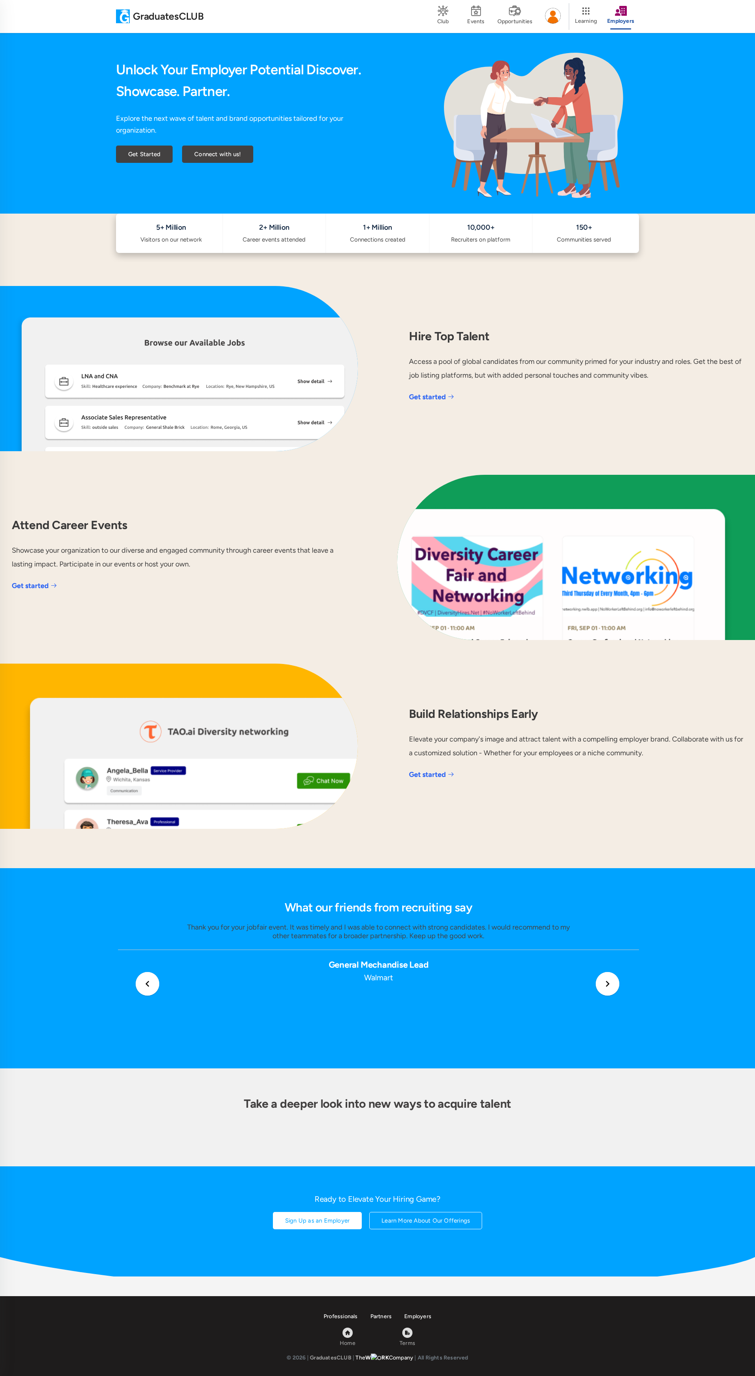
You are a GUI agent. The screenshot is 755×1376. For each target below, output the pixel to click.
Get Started (144, 154)
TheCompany (384, 1357)
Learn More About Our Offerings (425, 1220)
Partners (381, 1316)
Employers (417, 1316)
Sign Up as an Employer (317, 1220)
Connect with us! (217, 154)
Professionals (341, 1316)
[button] (553, 16)
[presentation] (147, 984)
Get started (427, 397)
